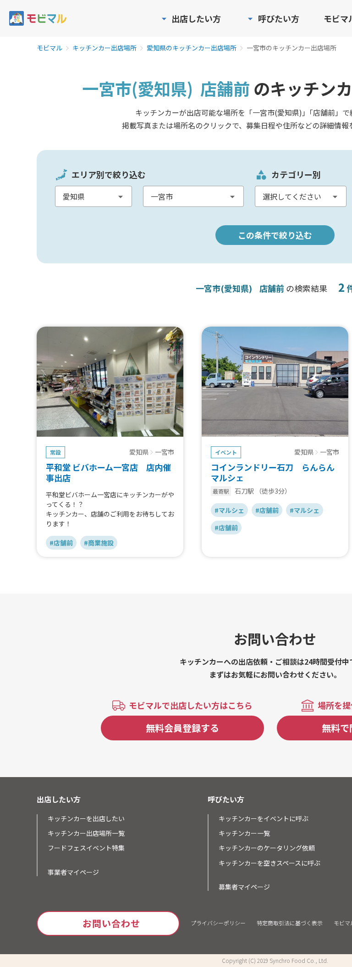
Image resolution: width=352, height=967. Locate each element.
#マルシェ (229, 510)
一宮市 (164, 452)
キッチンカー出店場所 (104, 48)
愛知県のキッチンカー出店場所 (191, 48)
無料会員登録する (182, 727)
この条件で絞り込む (275, 235)
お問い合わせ (111, 923)
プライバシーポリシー (218, 923)
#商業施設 (99, 542)
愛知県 (138, 452)
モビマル (49, 48)
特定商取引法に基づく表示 (290, 923)
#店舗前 (61, 542)
